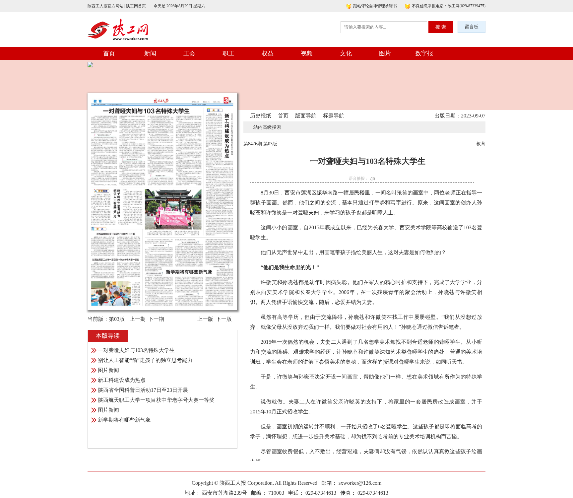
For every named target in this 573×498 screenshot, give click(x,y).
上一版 (205, 319)
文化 (346, 53)
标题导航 (333, 115)
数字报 (424, 53)
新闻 (150, 53)
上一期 (138, 319)
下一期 (156, 319)
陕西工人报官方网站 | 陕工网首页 (117, 6)
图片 (385, 53)
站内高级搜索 (267, 127)
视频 (307, 53)
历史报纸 (260, 115)
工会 (189, 53)
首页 (109, 53)
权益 (268, 53)
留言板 (471, 26)
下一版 (224, 319)
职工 (228, 53)
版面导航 (305, 115)
